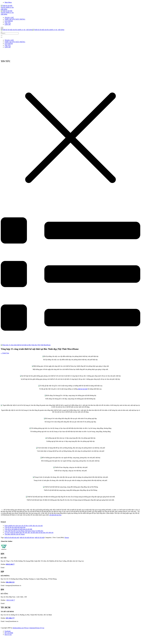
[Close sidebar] (1, 37)
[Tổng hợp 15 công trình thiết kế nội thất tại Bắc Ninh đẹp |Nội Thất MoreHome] (26, 345)
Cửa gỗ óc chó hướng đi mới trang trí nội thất (18, 529)
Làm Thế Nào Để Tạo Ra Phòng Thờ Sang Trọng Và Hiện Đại (24, 531)
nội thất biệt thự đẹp (55, 515)
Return (67, 537)
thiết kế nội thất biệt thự (27, 537)
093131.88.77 (10, 564)
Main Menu (8, 2)
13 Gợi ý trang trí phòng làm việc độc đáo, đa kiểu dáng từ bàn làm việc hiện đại (29, 532)
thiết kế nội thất (82, 389)
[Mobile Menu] (1, 35)
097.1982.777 (10, 618)
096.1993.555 (10, 582)
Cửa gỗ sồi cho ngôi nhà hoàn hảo (15, 527)
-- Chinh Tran (5, 353)
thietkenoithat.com (18, 628)
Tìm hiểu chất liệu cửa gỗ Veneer (15, 534)
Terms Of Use (40, 628)
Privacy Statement (29, 628)
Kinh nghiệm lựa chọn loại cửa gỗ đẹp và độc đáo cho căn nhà (24, 525)
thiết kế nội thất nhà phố (11, 537)
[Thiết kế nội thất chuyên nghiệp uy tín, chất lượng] (32, 29)
